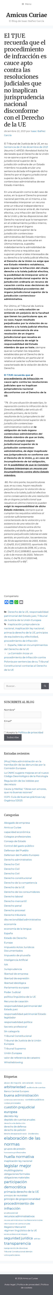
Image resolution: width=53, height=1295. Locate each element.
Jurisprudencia (13, 969)
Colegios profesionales (17, 836)
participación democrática (15, 1184)
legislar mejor (17, 1165)
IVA (6, 964)
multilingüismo (13, 1170)
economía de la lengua (17, 928)
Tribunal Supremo (15, 1048)
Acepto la (24, 732)
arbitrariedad (15, 1087)
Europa (8, 942)
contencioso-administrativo (14, 1100)
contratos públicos (34, 1099)
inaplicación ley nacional (29, 628)
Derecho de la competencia (20, 882)
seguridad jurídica (18, 1238)
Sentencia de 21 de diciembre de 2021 (26, 147)
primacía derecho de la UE (19, 632)
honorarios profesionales (15, 1153)
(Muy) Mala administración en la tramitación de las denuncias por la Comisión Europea (24, 765)
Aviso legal (9, 1284)
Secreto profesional (15, 1026)
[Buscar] (45, 686)
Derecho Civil (12, 864)
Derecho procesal (14, 910)
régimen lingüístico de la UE (20, 1230)
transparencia (17, 1243)
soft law (37, 1239)
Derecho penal (13, 905)
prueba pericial (11, 1213)
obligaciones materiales (16, 1177)
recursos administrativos (19, 1216)
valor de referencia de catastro (22, 1057)
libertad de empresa (16, 973)
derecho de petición (15, 1130)
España (8, 933)
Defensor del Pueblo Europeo (21, 855)
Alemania (38, 1083)
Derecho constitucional (18, 878)
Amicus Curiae (26, 15)
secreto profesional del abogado (15, 1234)
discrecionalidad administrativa (22, 919)
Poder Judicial (12, 992)
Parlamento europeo (16, 987)
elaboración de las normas (22, 1141)
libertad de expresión (16, 978)
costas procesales (12, 1103)
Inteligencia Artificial (16, 960)
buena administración (21, 1095)
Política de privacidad (30, 732)
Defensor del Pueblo (16, 850)
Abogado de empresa (17, 822)
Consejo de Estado (15, 841)
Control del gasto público (19, 846)
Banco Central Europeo (16, 1091)
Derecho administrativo (18, 859)
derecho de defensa (15, 1126)
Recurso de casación (16, 1001)
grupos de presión (14, 1148)
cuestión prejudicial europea (19, 1109)
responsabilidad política (18, 1022)
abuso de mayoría (12, 1083)
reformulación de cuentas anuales (17, 1224)
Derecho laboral (13, 896)
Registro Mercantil (15, 1226)
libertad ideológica (15, 983)
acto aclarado (28, 1083)
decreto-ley (11, 1116)
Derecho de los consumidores (22, 892)
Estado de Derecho (15, 938)
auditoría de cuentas (36, 1087)
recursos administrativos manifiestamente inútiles (23, 1220)
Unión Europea (13, 1053)
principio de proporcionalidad (22, 1199)
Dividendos (33, 1134)
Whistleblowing (13, 1062)
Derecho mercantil (15, 901)
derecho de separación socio (15, 1134)
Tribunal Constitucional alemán (18, 1251)
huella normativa (19, 1156)
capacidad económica (17, 832)
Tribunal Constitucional (18, 1036)
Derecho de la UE (18, 612)
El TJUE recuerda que (17, 375)
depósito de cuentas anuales (19, 1119)
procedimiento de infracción (21, 641)
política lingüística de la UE (20, 996)
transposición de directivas (16, 1248)
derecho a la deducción (14, 1123)
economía (10, 924)
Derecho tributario (15, 915)
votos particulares (12, 1255)
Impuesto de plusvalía (17, 955)
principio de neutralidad (15, 1195)
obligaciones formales (17, 1174)
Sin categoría (11, 1031)
